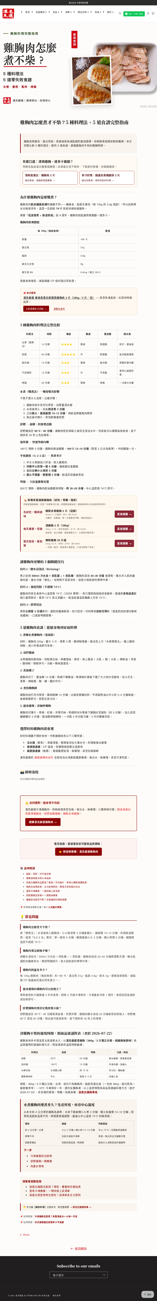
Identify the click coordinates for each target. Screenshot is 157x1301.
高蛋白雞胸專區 (88, 1092)
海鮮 (68, 11)
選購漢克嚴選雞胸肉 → (43, 822)
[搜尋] (120, 14)
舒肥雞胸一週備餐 (41, 1161)
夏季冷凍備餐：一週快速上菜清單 (43, 890)
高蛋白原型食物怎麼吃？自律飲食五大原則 (55, 1195)
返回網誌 (81, 1248)
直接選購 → (124, 514)
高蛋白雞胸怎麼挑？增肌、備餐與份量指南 (55, 1187)
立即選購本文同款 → (36, 308)
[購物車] (153, 14)
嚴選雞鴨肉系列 (43, 757)
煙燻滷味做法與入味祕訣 (38, 878)
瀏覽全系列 (59, 308)
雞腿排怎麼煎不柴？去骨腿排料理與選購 (46, 899)
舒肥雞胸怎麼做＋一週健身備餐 (42, 895)
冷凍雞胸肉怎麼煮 (41, 1156)
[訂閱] (103, 1275)
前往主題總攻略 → (82, 1206)
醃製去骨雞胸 (71, 813)
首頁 (27, 11)
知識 (98, 11)
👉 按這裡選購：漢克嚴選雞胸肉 (78, 851)
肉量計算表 (37, 1166)
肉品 (56, 11)
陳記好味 (83, 11)
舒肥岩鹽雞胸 (52, 813)
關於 (110, 11)
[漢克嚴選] (8, 14)
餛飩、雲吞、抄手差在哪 (38, 873)
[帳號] (148, 14)
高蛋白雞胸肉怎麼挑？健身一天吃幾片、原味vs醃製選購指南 (56, 882)
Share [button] (26, 1234)
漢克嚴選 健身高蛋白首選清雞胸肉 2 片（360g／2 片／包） (59, 297)
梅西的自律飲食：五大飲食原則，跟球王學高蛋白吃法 (53, 886)
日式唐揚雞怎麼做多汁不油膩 (49, 1222)
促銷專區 (41, 11)
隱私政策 (57, 1295)
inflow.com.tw (34, 1295)
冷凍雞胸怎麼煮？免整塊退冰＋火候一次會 (56, 1216)
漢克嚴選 (19, 1295)
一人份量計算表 (53, 907)
